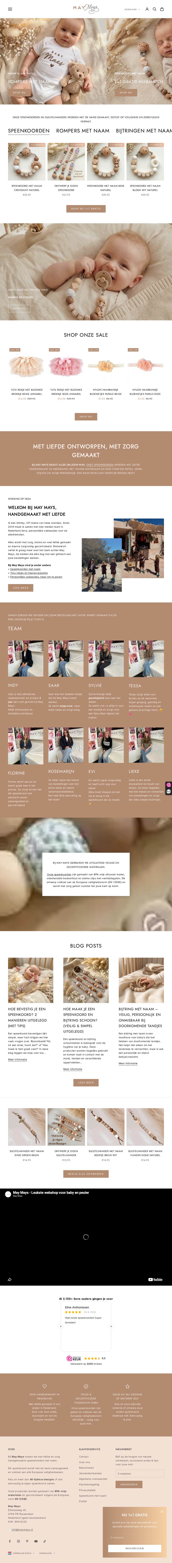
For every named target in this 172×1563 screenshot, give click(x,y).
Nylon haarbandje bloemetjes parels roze (145, 392)
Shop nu (126, 92)
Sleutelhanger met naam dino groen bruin (27, 1153)
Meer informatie (17, 1059)
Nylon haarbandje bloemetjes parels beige (106, 392)
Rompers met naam (82, 130)
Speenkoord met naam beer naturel (105, 188)
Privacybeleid (87, 1490)
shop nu (19, 92)
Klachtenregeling (89, 1484)
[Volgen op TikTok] (44, 1541)
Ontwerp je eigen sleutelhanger (66, 1153)
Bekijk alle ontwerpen (86, 1174)
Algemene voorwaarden (93, 1478)
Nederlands (130, 9)
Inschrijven (134, 1548)
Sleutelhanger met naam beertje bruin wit (106, 1153)
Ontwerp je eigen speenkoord (66, 188)
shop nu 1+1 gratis (86, 208)
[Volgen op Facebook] (9, 1541)
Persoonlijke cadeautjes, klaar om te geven (36, 576)
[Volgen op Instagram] (18, 1541)
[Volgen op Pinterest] (27, 1541)
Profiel (83, 1501)
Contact (84, 1456)
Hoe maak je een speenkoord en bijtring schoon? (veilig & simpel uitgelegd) (80, 1020)
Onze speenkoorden (100, 464)
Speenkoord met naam (92, 1495)
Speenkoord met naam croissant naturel (27, 188)
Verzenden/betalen (90, 1473)
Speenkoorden (29, 130)
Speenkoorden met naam (25, 569)
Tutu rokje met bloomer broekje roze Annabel (66, 392)
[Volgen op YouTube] (36, 1541)
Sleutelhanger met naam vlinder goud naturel (145, 1153)
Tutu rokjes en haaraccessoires (29, 572)
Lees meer (20, 587)
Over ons (84, 1462)
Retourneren (86, 1467)
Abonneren (129, 1484)
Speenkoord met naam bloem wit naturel (145, 188)
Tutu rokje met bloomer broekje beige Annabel (27, 392)
